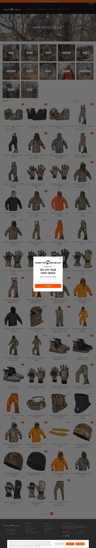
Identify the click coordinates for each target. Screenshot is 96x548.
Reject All (70, 543)
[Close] (86, 543)
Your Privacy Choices (59, 543)
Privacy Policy (37, 546)
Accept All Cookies (80, 543)
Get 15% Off (48, 286)
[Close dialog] (61, 259)
